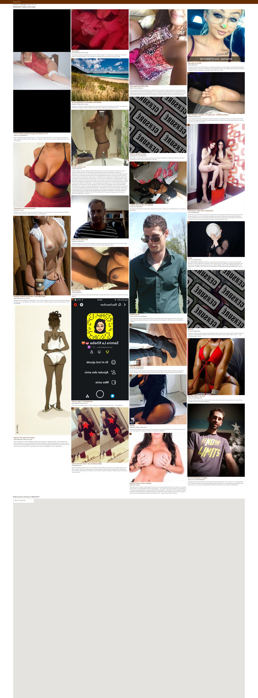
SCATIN (190, 329)
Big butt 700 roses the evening (24, 437)
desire (190, 258)
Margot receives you (79, 167)
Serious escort (135, 314)
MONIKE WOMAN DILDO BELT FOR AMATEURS (29, 296)
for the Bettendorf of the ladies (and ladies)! (87, 102)
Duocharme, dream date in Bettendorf (200, 211)
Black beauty (76, 291)
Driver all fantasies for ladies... (198, 478)
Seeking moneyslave (137, 367)
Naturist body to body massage (140, 483)
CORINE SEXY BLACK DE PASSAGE (141, 205)
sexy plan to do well (194, 63)
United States (23, 4)
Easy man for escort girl (80, 239)
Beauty (132, 425)
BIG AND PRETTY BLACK (196, 396)
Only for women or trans (138, 154)
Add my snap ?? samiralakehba (82, 401)
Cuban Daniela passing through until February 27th (31, 133)
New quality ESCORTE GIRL (139, 86)
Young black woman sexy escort (24, 208)
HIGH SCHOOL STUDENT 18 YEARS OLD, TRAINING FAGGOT (208, 115)
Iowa (29, 4)
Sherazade (75, 51)
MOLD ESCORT (16, 2)
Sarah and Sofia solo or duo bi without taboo (87, 464)
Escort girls (16, 4)
